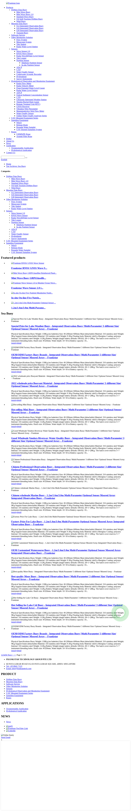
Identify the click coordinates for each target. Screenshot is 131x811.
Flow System (21, 40)
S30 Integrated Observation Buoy (29, 30)
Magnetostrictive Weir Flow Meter (30, 111)
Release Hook (22, 125)
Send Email (5, 737)
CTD (18, 70)
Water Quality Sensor (25, 72)
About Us (10, 141)
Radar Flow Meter (23, 83)
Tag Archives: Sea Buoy (16, 166)
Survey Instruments (24, 79)
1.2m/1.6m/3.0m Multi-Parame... (28, 307)
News (8, 143)
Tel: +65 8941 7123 (14, 666)
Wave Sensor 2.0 (23, 51)
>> (15, 655)
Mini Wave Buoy (23, 12)
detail (19, 343)
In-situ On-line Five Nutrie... (26, 297)
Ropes (13, 132)
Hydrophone (21, 76)
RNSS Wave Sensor (24, 53)
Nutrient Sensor (22, 60)
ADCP (19, 67)
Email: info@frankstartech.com (18, 668)
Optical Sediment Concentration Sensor (32, 95)
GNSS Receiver (22, 106)
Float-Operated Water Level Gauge (30, 88)
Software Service (18, 35)
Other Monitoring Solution (22, 37)
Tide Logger (21, 58)
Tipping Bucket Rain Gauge (27, 102)
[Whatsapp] (120, 612)
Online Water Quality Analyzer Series (31, 116)
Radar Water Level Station (27, 47)
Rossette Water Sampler (26, 127)
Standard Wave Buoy (25, 17)
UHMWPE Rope (23, 134)
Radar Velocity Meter (25, 86)
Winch (19, 123)
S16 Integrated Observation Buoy (29, 28)
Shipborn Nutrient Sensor (31, 63)
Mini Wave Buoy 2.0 (24, 14)
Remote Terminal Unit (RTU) (28, 104)
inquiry (14, 343)
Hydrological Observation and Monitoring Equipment (33, 81)
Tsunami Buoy (22, 33)
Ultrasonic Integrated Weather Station (31, 100)
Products (9, 7)
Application (11, 146)
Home (8, 164)
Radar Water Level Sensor (27, 90)
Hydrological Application (21, 150)
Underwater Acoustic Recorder (28, 74)
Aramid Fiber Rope (24, 136)
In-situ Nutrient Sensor (30, 65)
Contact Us (10, 152)
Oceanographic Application (22, 148)
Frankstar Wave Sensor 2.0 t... (27, 288)
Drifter (9, 139)
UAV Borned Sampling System (29, 129)
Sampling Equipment (19, 120)
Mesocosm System (23, 42)
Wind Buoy (21, 21)
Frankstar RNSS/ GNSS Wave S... (29, 268)
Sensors (14, 49)
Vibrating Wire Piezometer (27, 109)
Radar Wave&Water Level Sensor (30, 56)
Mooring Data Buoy (19, 24)
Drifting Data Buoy (19, 10)
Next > (10, 655)
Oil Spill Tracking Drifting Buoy (29, 19)
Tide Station (21, 44)
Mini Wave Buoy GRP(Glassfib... (28, 278)
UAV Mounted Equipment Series (24, 118)
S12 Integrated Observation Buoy (29, 26)
